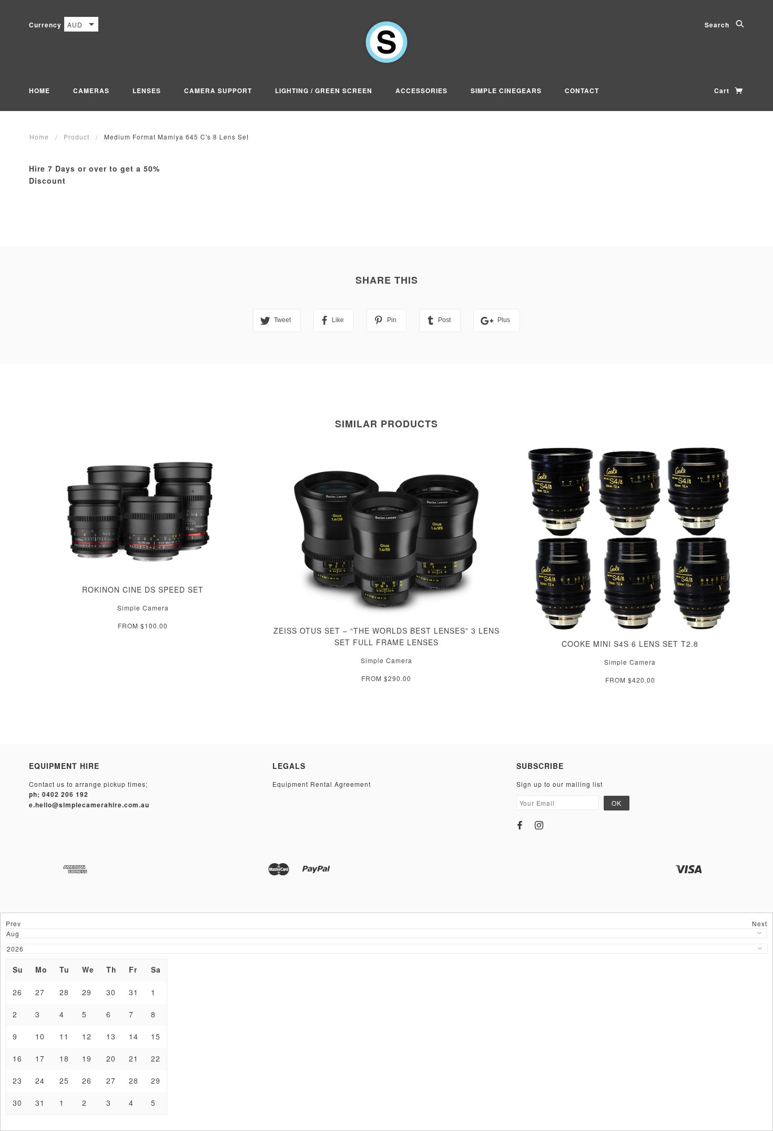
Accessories (421, 90)
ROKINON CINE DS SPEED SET (143, 589)
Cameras (91, 90)
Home (39, 90)
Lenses (147, 90)
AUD (75, 24)
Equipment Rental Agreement (321, 783)
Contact (582, 90)
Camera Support (218, 90)
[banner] (386, 42)
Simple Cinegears (506, 90)
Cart (722, 90)
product (76, 136)
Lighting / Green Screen (323, 90)
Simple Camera (143, 607)
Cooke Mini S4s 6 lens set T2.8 (630, 643)
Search (718, 24)
